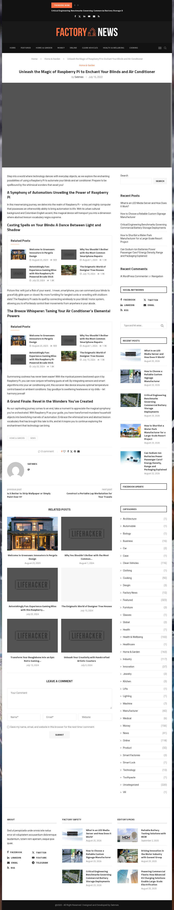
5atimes (79, 77)
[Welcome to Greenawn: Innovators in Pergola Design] (18, 254)
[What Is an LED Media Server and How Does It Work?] (130, 355)
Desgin (145, 585)
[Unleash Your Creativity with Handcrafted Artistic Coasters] (86, 636)
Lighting (145, 696)
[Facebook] (75, 16)
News (145, 733)
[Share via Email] (78, 451)
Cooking (133, 47)
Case (145, 555)
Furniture (145, 607)
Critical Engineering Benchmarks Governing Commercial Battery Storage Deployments (92, 5)
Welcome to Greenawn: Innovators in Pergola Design (42, 252)
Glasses (145, 615)
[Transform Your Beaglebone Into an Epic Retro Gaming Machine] (32, 636)
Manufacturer (145, 710)
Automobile (145, 526)
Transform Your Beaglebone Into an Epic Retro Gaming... (33, 659)
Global (145, 622)
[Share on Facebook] (68, 451)
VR (145, 792)
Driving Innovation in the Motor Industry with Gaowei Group (152, 854)
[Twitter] (80, 16)
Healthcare (145, 644)
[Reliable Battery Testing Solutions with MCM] (127, 835)
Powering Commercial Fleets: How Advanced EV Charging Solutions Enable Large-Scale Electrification (153, 878)
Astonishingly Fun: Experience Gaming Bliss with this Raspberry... (32, 608)
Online (73, 47)
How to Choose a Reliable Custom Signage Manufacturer (153, 376)
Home (13, 47)
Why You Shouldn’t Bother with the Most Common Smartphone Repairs (94, 252)
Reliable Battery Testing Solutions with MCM (153, 833)
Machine (145, 703)
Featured (26, 47)
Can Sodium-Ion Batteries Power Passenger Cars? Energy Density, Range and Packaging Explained (141, 252)
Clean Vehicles (90, 47)
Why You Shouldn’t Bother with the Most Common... (87, 557)
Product (145, 747)
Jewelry (145, 674)
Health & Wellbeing (113, 47)
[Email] (94, 16)
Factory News (145, 592)
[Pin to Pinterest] (75, 451)
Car (145, 548)
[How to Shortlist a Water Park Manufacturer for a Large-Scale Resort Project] (130, 430)
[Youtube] (89, 16)
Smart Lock (145, 762)
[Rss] (99, 16)
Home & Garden (44, 47)
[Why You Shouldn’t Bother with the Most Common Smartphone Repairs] (68, 254)
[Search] (165, 48)
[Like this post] (64, 451)
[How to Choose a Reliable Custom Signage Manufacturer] (130, 376)
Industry (145, 659)
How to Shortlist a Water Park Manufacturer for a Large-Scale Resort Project (141, 238)
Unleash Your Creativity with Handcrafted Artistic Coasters (86, 659)
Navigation (157, 276)
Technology (145, 770)
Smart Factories (145, 755)
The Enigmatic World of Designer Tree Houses (93, 268)
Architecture (145, 518)
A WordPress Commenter (134, 276)
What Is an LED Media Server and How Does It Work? (154, 354)
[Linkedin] (84, 16)
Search (124, 175)
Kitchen (145, 681)
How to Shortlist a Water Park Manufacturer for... (75, 10)
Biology (145, 533)
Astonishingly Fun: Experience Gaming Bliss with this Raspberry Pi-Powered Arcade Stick (42, 271)
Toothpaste (145, 777)
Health (145, 629)
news (33, 438)
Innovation (145, 666)
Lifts (145, 688)
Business (145, 541)
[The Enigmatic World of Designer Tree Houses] (68, 270)
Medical (145, 718)
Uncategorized (145, 784)
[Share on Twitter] (71, 451)
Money (61, 47)
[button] (74, 5)
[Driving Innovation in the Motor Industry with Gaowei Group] (127, 856)
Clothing (145, 570)
